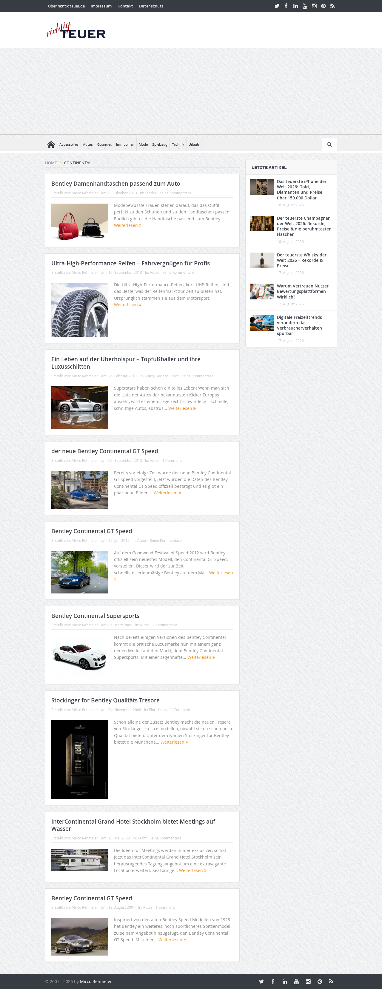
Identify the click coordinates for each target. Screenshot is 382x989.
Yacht (142, 838)
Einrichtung (158, 709)
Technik (178, 144)
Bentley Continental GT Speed (91, 531)
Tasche (150, 192)
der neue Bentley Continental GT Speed (104, 451)
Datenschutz (151, 6)
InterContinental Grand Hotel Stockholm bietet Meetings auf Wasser (133, 825)
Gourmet (104, 144)
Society (162, 375)
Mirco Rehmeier (85, 192)
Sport (174, 375)
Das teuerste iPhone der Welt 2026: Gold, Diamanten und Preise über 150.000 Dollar (301, 190)
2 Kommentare (165, 624)
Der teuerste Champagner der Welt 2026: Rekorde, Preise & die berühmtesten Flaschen (304, 226)
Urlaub (194, 144)
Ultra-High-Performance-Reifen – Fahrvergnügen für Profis (130, 263)
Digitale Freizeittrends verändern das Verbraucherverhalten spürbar (299, 325)
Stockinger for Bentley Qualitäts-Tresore (105, 700)
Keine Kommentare (175, 192)
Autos (88, 144)
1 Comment (172, 460)
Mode (143, 144)
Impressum (101, 6)
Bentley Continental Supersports (95, 616)
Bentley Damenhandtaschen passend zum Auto (115, 183)
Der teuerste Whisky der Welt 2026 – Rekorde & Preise (301, 260)
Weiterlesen (126, 225)
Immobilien (125, 144)
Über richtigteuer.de (66, 6)
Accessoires (68, 144)
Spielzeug (159, 144)
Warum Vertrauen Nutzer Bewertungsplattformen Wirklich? (303, 291)
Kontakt (125, 6)
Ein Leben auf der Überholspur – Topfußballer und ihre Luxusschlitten (126, 362)
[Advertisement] (191, 92)
